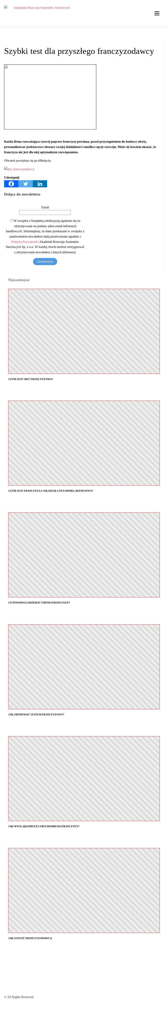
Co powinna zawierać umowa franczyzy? (39, 602)
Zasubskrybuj (45, 261)
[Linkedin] (40, 183)
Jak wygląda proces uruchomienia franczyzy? (43, 826)
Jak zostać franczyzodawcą (30, 938)
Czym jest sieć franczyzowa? (30, 379)
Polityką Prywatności (25, 241)
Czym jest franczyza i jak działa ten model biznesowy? (50, 490)
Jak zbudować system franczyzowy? (36, 714)
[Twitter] (25, 183)
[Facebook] (11, 183)
